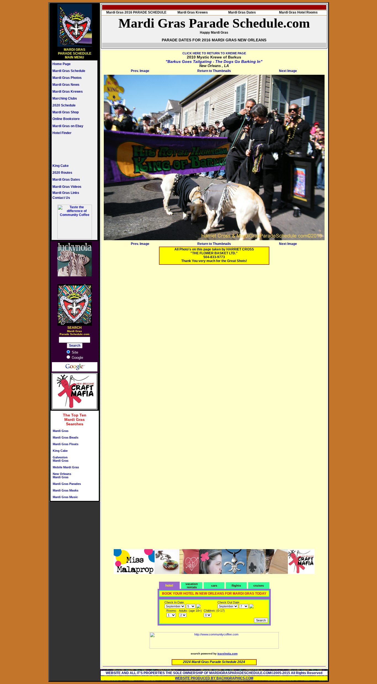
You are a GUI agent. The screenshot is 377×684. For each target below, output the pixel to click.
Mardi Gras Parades (67, 483)
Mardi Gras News (65, 85)
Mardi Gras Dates (66, 179)
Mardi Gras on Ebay (67, 126)
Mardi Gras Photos (67, 78)
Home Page (61, 64)
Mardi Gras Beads (65, 437)
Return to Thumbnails (214, 71)
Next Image (288, 71)
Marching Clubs (64, 98)
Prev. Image (140, 71)
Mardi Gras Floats (65, 444)
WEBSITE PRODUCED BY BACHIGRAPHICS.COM (214, 678)
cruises (258, 585)
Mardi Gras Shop (65, 112)
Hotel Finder (61, 133)
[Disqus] (214, 338)
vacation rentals (191, 585)
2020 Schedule (64, 105)
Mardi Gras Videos (66, 187)
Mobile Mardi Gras (66, 467)
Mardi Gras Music (65, 497)
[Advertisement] (69, 149)
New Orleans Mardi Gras (62, 475)
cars (214, 585)
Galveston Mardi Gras (60, 459)
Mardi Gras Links (65, 193)
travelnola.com (227, 653)
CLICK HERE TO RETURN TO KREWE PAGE (214, 53)
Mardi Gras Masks (65, 490)
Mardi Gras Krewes (67, 91)
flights (236, 585)
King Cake (60, 166)
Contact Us (61, 198)
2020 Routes (62, 173)
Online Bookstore (66, 119)
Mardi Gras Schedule (68, 71)
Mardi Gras (60, 430)
